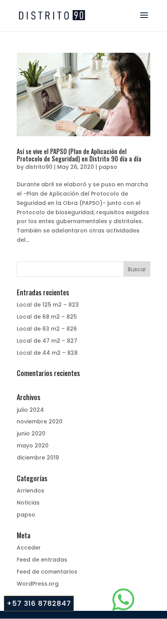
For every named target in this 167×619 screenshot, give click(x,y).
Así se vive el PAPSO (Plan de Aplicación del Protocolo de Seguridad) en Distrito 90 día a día (79, 155)
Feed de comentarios (47, 572)
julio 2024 (30, 410)
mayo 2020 (33, 445)
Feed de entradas (42, 560)
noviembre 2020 (40, 421)
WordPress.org (38, 584)
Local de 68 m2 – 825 (47, 317)
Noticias (28, 502)
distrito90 (38, 167)
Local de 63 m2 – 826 (47, 329)
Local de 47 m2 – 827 (47, 341)
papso (108, 167)
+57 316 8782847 (39, 603)
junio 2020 (31, 433)
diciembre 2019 (38, 457)
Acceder (29, 547)
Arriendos (30, 490)
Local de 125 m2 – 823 (48, 305)
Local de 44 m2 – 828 (47, 353)
